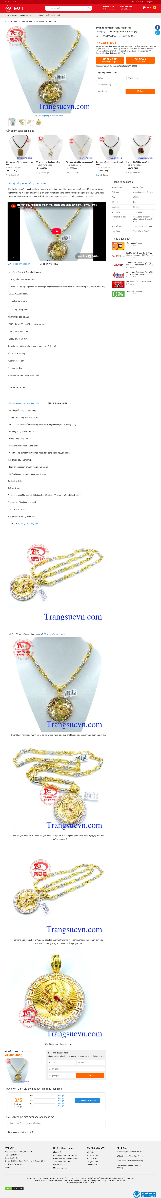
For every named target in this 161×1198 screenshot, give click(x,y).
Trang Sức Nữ (92, 1165)
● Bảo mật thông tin (136, 1156)
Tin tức (7, 2)
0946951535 (122, 66)
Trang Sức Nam (92, 1162)
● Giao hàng (121, 1152)
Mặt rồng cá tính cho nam (19, 264)
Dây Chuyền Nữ (92, 1158)
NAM (41, 15)
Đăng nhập (149, 2)
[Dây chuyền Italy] (57, 575)
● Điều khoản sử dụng (134, 1161)
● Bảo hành (121, 1161)
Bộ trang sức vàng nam (28, 523)
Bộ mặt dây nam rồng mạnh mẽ (27, 183)
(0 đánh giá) (132, 32)
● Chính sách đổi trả (134, 1152)
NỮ (58, 15)
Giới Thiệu (90, 1152)
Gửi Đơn (140, 91)
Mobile (7, 1167)
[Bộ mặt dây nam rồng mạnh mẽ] (39, 122)
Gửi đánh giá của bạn (87, 1101)
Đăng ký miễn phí (138, 2)
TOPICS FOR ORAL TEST (62, 1162)
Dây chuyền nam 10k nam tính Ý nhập (24, 403)
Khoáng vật (57, 1152)
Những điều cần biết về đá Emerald (65, 1158)
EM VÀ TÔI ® (112, 32)
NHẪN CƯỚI (50, 15)
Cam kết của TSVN (60, 1165)
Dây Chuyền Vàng (93, 1155)
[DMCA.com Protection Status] (14, 1190)
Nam (14, 2)
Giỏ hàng (150, 7)
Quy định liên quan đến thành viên (65, 1155)
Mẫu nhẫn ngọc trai (60, 1168)
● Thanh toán (122, 1156)
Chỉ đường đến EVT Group (14, 1164)
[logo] (20, 8)
